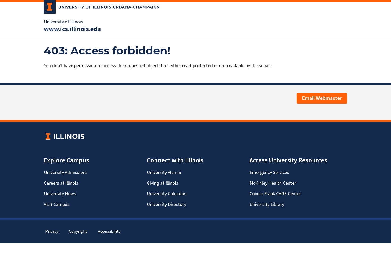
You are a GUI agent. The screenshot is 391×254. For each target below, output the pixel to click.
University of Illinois (63, 22)
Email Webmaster (322, 98)
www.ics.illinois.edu (72, 29)
